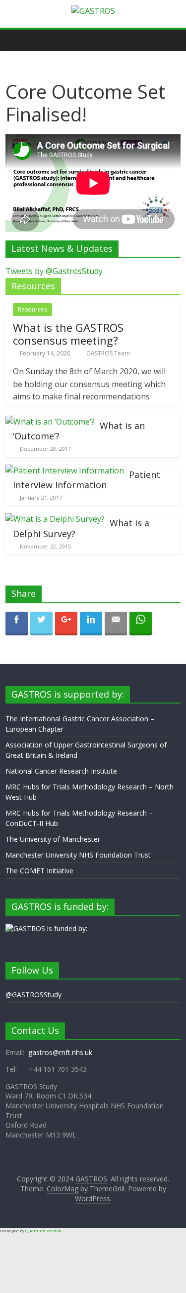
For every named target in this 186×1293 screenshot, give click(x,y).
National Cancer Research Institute (61, 771)
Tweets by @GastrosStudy (54, 271)
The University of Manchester (52, 839)
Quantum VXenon (43, 1230)
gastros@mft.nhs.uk (60, 1052)
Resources (32, 309)
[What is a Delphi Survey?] (55, 518)
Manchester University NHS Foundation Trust (78, 855)
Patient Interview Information (86, 480)
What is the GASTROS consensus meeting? (68, 334)
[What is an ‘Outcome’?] (50, 421)
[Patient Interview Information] (64, 470)
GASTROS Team (108, 353)
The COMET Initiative (39, 870)
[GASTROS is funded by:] (46, 928)
